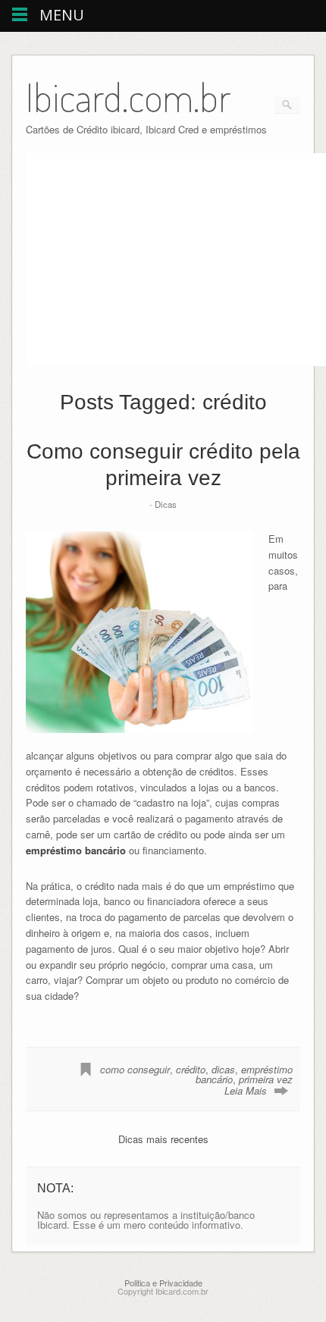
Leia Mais (245, 1090)
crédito (190, 1069)
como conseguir (135, 1069)
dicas (223, 1069)
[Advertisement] (153, 259)
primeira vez (266, 1079)
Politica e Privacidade (163, 1283)
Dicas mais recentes (163, 1139)
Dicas (166, 504)
